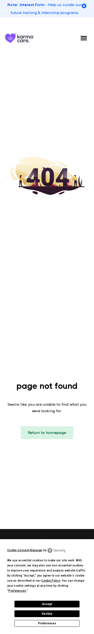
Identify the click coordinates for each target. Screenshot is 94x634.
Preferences (47, 623)
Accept (47, 604)
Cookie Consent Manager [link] (25, 550)
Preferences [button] (17, 590)
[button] (84, 38)
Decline (47, 613)
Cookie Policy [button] (50, 580)
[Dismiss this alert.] (84, 6)
